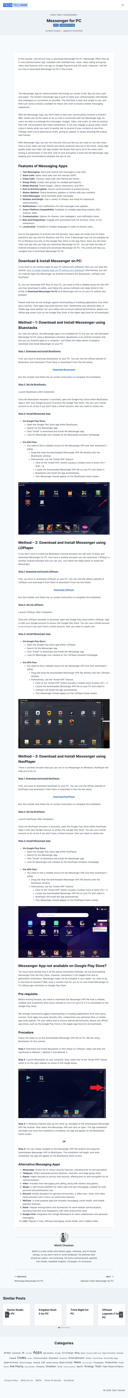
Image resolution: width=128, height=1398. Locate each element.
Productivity (111, 1362)
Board (83, 1353)
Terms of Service (52, 1380)
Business (120, 1353)
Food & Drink (98, 1358)
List (43, 1362)
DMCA (38, 1380)
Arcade (58, 1353)
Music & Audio (66, 1362)
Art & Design (68, 1353)
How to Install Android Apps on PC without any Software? (56, 270)
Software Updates (69, 1367)
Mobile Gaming (52, 1363)
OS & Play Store (87, 1363)
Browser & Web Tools (93, 1353)
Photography (98, 1363)
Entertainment (76, 1358)
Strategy (89, 1366)
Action (7, 1352)
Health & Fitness (11, 1362)
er (74, 796)
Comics (29, 1358)
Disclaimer (69, 1380)
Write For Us (27, 1380)
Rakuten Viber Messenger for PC (97, 1279)
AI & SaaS (29, 1353)
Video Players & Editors (113, 1366)
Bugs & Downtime (109, 1353)
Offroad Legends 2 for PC (110, 1313)
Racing (6, 1367)
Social (60, 1367)
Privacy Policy (11, 1380)
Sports (79, 1366)
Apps (56, 25)
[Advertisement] (64, 44)
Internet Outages (25, 1363)
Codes (21, 1358)
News (77, 1362)
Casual (12, 1358)
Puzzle (121, 1363)
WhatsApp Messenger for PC (28, 1279)
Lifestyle (36, 1362)
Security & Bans (30, 1367)
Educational (63, 1358)
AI (23, 1352)
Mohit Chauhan (54, 31)
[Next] (121, 1315)
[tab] (59, 1327)
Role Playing (16, 1366)
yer (72, 590)
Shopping (40, 1366)
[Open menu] (122, 5)
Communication (67, 25)
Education (53, 1358)
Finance (89, 1358)
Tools (98, 1366)
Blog (77, 1352)
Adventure (16, 1353)
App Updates (48, 1353)
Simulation (51, 1366)
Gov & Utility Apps (111, 1358)
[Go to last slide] (7, 1315)
